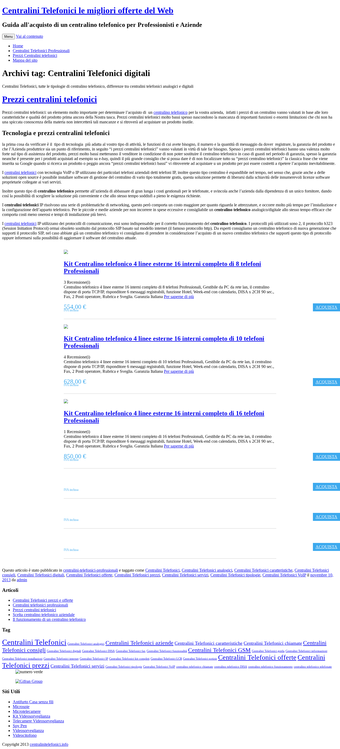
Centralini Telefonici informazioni (306, 651)
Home (18, 46)
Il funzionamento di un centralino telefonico (49, 619)
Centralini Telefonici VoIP (284, 575)
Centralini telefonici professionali (40, 605)
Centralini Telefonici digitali (40, 575)
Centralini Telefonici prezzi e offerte (43, 600)
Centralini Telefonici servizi (185, 575)
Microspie (21, 706)
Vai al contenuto (29, 36)
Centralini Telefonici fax (131, 651)
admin (22, 580)
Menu (8, 37)
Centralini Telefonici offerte (89, 575)
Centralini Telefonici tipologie (235, 575)
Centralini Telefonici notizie (200, 658)
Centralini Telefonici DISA (98, 651)
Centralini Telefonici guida (268, 651)
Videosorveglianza (28, 730)
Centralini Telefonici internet (61, 658)
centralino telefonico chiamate (194, 666)
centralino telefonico (171, 112)
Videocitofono (25, 735)
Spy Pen (20, 725)
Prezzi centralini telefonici (49, 99)
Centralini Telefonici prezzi (137, 575)
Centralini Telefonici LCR (166, 658)
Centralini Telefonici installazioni (22, 658)
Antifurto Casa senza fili (33, 702)
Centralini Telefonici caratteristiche (263, 570)
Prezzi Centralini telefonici (35, 55)
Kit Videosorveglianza (31, 716)
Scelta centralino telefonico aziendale (44, 614)
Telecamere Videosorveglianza (38, 721)
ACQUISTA (326, 307)
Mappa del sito (25, 60)
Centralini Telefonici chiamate (273, 643)
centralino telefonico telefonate (313, 666)
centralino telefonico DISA (230, 666)
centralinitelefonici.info (49, 744)
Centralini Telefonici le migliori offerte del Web (87, 10)
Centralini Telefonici (162, 570)
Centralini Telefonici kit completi (129, 658)
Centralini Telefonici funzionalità (167, 651)
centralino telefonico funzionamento (270, 666)
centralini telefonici (20, 172)
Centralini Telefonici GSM (219, 650)
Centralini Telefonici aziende (139, 642)
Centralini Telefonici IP (94, 658)
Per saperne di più (179, 296)
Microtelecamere (27, 711)
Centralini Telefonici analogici (207, 570)
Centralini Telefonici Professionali (41, 50)
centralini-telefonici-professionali (90, 570)
